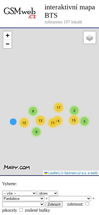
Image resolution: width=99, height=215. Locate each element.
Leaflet (53, 172)
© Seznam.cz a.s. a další (79, 172)
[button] (33, 111)
